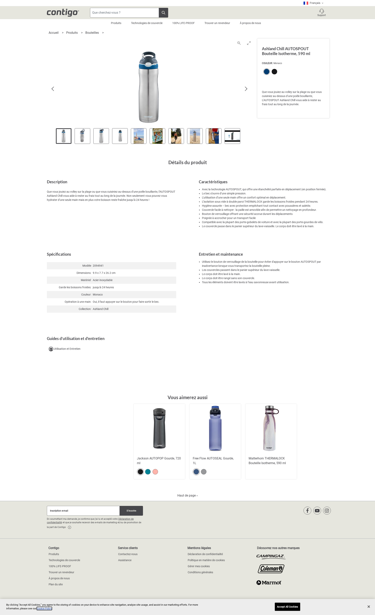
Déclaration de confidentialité (205, 554)
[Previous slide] (53, 89)
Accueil (54, 33)
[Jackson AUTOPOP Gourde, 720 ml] (159, 441)
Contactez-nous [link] (128, 554)
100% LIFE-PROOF (183, 23)
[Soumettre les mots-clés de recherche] (163, 13)
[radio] (266, 72)
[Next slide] (246, 89)
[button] (321, 12)
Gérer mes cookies (199, 566)
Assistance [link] (124, 560)
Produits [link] (54, 554)
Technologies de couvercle (146, 23)
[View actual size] (239, 43)
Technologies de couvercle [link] (64, 560)
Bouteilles (92, 33)
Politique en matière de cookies (206, 560)
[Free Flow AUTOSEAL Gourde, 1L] (215, 441)
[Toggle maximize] (249, 43)
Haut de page (186, 495)
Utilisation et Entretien (66, 348)
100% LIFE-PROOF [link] (60, 566)
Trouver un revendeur (217, 23)
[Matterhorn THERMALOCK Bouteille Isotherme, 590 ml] (271, 441)
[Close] (368, 606)
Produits (116, 23)
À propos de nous (250, 23)
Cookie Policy (44, 608)
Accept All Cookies (287, 606)
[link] (69, 527)
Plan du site (56, 584)
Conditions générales (200, 572)
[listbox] (313, 3)
